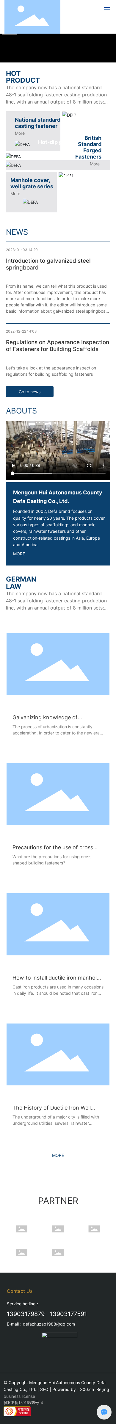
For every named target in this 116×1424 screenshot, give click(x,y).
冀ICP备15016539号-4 (23, 1402)
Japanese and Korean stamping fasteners (89, 124)
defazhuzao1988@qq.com (49, 1323)
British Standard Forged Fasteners (88, 147)
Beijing (102, 1389)
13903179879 (26, 1314)
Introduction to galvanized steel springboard (48, 264)
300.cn (87, 1389)
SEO (44, 1389)
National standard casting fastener (37, 123)
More (20, 133)
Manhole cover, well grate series (31, 183)
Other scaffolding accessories (87, 179)
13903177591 (68, 1314)
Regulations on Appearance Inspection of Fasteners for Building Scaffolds (57, 346)
